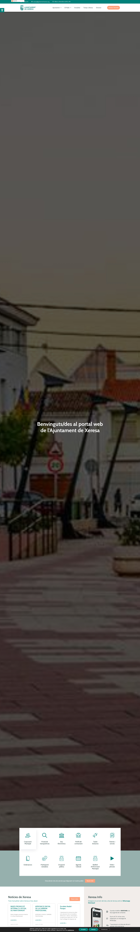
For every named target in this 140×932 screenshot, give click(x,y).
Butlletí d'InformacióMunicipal (95, 867)
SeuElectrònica (61, 843)
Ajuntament (56, 7)
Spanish (15, 0)
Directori (98, 7)
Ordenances (28, 865)
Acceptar (83, 929)
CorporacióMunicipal (28, 843)
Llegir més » (14, 920)
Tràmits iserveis (112, 843)
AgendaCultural (78, 866)
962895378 (25, 2)
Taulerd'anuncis (95, 843)
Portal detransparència (44, 843)
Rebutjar (93, 929)
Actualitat (77, 7)
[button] (2, 10)
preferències (71, 930)
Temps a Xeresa (88, 7)
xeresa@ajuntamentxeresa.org (41, 2)
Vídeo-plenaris (112, 866)
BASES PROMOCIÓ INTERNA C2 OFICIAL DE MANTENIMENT (18, 908)
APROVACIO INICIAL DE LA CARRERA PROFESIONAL (42, 908)
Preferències (104, 929)
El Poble (67, 7)
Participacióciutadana (45, 866)
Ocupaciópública (61, 866)
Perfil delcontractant (78, 843)
